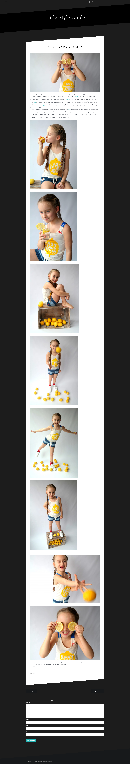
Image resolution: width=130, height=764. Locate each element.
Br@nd (76, 96)
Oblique (44, 761)
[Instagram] (89, 2)
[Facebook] (87, 2)
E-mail (28, 725)
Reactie (28, 702)
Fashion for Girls (69, 50)
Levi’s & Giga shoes (31, 691)
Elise (64, 50)
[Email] (85, 2)
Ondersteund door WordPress (33, 761)
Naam (28, 719)
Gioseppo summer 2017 (97, 691)
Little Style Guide (65, 17)
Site (27, 731)
